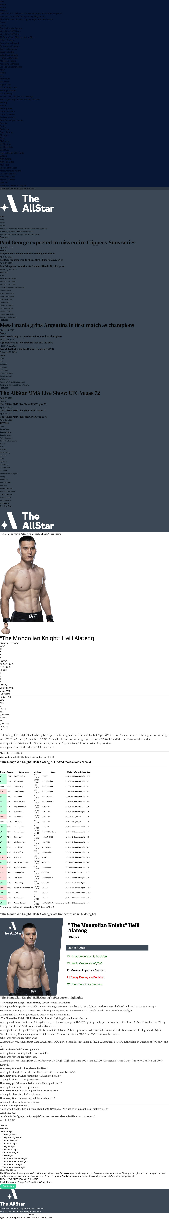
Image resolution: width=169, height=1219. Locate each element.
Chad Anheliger (160, 735)
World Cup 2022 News (10, 31)
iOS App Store (45, 1182)
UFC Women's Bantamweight (13, 1161)
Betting (3, 102)
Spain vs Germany (8, 49)
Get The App (6, 506)
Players (3, 10)
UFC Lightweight (7, 1146)
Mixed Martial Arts (16, 534)
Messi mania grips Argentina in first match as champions (67, 325)
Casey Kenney (19, 791)
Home (3, 4)
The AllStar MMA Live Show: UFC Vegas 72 (50, 393)
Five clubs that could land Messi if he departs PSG (27, 349)
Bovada (3, 123)
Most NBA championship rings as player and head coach (26, 19)
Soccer (3, 22)
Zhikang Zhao (19, 872)
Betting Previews (8, 90)
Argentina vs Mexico (9, 63)
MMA (2, 69)
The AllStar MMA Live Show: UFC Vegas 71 (23, 410)
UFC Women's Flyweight (11, 1164)
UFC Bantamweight (9, 1152)
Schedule (4, 1128)
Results (3, 1125)
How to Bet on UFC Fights (12, 153)
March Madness (7, 179)
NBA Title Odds (7, 161)
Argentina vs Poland (9, 43)
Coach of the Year (8, 173)
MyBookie (4, 141)
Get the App (8, 1186)
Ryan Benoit (18, 796)
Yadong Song (19, 898)
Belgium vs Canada (9, 55)
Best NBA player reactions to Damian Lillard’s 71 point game (32, 266)
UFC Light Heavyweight (11, 1137)
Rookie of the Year (8, 167)
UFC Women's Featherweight (13, 1158)
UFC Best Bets (6, 147)
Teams (3, 7)
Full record (5, 693)
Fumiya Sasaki (19, 832)
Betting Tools (6, 108)
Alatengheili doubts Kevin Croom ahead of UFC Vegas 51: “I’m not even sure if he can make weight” (54, 1109)
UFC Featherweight (9, 1149)
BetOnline (4, 129)
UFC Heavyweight (8, 1134)
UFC (2, 75)
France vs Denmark (9, 58)
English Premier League (11, 28)
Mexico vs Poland (8, 61)
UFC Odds (4, 81)
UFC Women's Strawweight (12, 1167)
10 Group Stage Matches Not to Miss (17, 37)
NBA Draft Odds (7, 176)
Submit (32, 1214)
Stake (2, 138)
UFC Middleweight (8, 1140)
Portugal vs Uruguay (9, 46)
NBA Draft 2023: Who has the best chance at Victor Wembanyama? (31, 13)
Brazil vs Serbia (7, 52)
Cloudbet (4, 135)
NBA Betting (5, 159)
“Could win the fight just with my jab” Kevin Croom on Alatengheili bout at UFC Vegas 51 (48, 1116)
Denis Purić (18, 877)
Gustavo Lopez (19, 786)
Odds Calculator (7, 111)
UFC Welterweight (8, 1143)
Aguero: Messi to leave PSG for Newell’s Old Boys (26, 342)
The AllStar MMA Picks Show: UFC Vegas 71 (23, 416)
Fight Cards (5, 84)
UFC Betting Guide (8, 87)
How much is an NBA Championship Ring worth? (22, 16)
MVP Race (4, 164)
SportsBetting (6, 132)
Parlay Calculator (8, 117)
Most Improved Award (10, 170)
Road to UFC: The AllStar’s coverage (16, 96)
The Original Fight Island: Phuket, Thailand (20, 99)
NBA (2, 1)
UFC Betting (5, 144)
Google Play (23, 1182)
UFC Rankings (6, 93)
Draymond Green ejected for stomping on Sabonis (27, 253)
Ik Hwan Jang (19, 811)
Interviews (5, 78)
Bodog (3, 126)
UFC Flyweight (6, 1155)
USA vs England (7, 40)
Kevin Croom (18, 781)
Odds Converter (7, 114)
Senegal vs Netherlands (11, 66)
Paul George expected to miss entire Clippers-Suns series (67, 242)
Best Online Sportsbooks (11, 120)
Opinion (4, 182)
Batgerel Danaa (19, 801)
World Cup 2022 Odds (10, 34)
